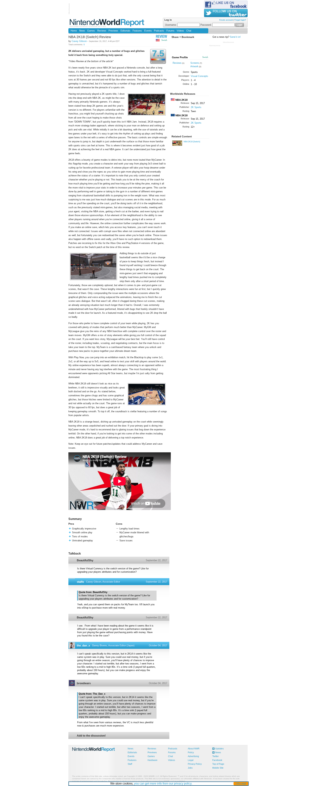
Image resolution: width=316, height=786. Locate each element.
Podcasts (159, 30)
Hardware (152, 760)
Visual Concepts (199, 76)
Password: (206, 25)
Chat (188, 30)
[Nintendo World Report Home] (107, 22)
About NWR (194, 748)
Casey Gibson (79, 41)
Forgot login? (240, 20)
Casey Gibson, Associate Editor (103, 581)
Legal (190, 760)
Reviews (101, 30)
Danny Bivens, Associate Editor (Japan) (113, 645)
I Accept (241, 783)
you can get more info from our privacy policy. (163, 783)
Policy (191, 752)
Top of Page (218, 764)
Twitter (215, 756)
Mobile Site (217, 768)
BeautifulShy (85, 560)
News (82, 30)
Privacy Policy (195, 764)
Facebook (217, 760)
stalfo (80, 581)
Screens (194, 63)
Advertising (193, 756)
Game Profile (180, 57)
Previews (113, 30)
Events (148, 30)
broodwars (84, 683)
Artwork (194, 66)
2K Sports (196, 107)
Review (161, 37)
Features (137, 30)
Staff (130, 764)
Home (74, 30)
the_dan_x (83, 645)
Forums (170, 30)
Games (91, 30)
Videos (180, 30)
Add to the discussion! (91, 735)
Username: (171, 25)
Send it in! (235, 37)
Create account (226, 20)
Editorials (125, 30)
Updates (219, 748)
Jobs (190, 768)
